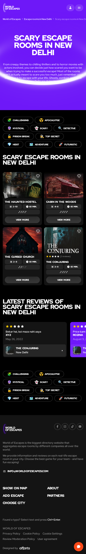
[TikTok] (72, 426)
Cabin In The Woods (61, 202)
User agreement (47, 539)
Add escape (13, 495)
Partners (55, 495)
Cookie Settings (52, 533)
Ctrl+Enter (53, 519)
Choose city (14, 502)
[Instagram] (65, 426)
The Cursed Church (19, 257)
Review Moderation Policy (19, 539)
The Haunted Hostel (21, 202)
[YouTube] (80, 426)
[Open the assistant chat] (78, 547)
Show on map (15, 488)
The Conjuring (57, 262)
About (53, 488)
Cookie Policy (31, 533)
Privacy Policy (11, 533)
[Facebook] (57, 426)
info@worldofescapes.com (28, 471)
